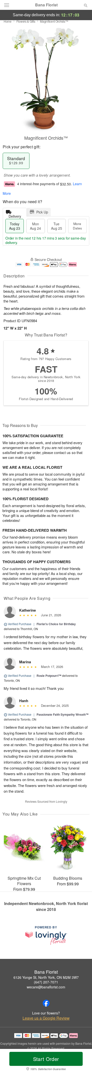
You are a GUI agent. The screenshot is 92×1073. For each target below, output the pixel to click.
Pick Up (42, 212)
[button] (81, 1062)
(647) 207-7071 (46, 982)
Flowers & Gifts (25, 21)
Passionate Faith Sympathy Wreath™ (63, 714)
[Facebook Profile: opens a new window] (46, 1003)
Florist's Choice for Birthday (56, 624)
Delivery (15, 215)
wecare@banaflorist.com (46, 986)
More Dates (77, 225)
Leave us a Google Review (46, 1018)
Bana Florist (46, 5)
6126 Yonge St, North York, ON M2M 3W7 (46, 977)
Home (8, 21)
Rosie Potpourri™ (49, 675)
